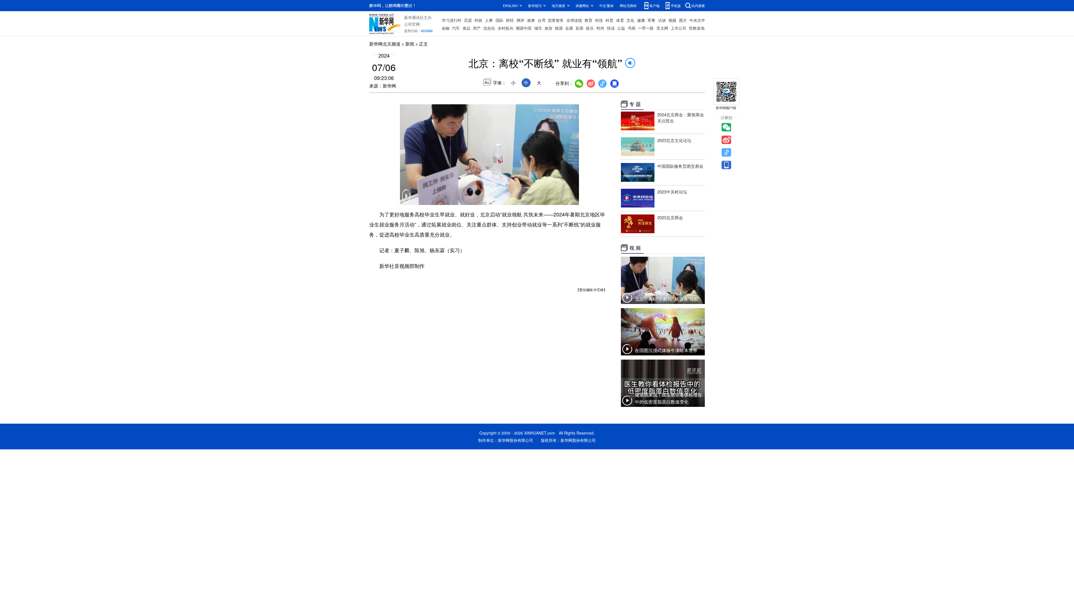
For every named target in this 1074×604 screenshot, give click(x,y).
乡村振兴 (505, 28)
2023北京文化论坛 (674, 140)
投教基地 (697, 28)
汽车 (456, 28)
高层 (468, 20)
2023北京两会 (670, 217)
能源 (559, 28)
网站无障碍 (628, 5)
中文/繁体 (606, 5)
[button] (406, 199)
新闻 (409, 44)
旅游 (548, 28)
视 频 (635, 247)
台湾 (541, 20)
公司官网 (412, 24)
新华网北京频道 (385, 44)
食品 (466, 28)
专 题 (635, 104)
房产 (477, 28)
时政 (478, 20)
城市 (538, 28)
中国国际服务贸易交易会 (680, 166)
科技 (599, 20)
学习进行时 (451, 20)
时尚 (600, 28)
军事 (651, 20)
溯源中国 (523, 28)
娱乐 (590, 28)
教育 (588, 20)
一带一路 (646, 28)
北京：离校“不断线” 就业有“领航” (667, 299)
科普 (609, 20)
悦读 (611, 28)
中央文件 (697, 20)
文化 (630, 20)
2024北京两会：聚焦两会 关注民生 (680, 118)
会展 (569, 28)
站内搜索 (698, 5)
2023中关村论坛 (672, 192)
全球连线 (574, 20)
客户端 (654, 5)
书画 (631, 28)
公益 (621, 28)
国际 (499, 20)
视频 (672, 20)
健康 (641, 20)
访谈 (662, 20)
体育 (620, 20)
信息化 (489, 28)
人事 (489, 20)
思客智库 (556, 20)
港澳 (531, 20)
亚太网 (662, 28)
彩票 (579, 28)
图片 (683, 20)
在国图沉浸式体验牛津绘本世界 (666, 350)
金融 (445, 28)
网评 (520, 20)
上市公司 (678, 28)
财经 (510, 20)
